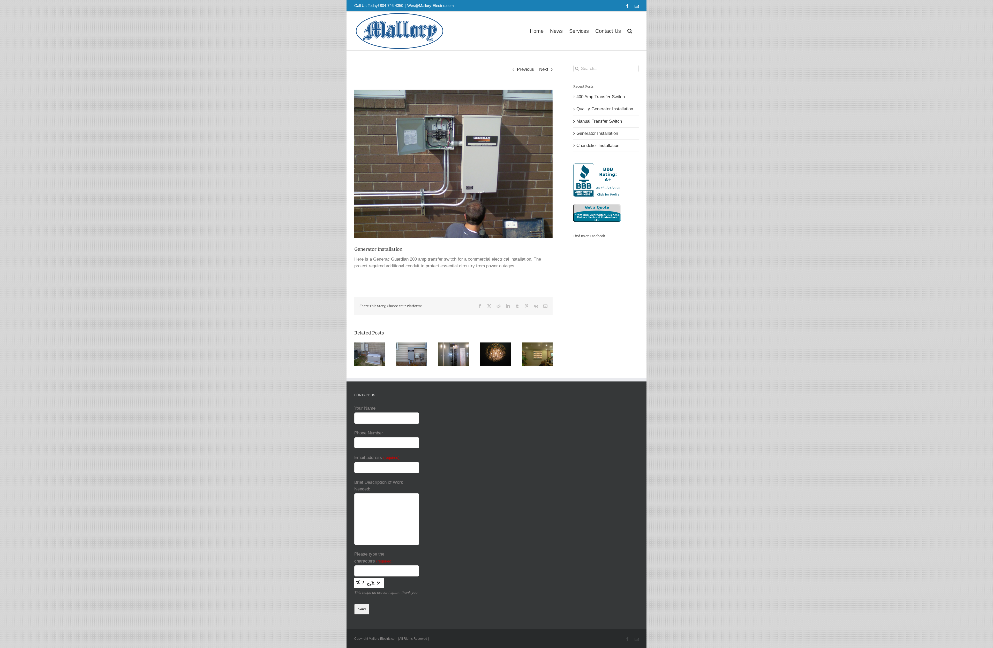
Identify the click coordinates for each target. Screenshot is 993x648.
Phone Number (368, 433)
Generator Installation (597, 133)
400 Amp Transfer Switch (600, 96)
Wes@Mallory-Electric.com (430, 5)
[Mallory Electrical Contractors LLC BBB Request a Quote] (597, 207)
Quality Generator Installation (604, 108)
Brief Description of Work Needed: (378, 485)
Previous (525, 69)
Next (543, 69)
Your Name (364, 408)
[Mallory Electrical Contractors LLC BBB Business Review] (597, 166)
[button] (629, 31)
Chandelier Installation (597, 145)
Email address (377, 457)
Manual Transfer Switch (599, 121)
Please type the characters (373, 557)
